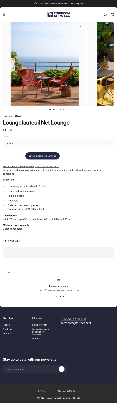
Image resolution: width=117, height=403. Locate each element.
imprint (35, 338)
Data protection (39, 325)
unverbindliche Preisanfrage (42, 156)
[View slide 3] (60, 296)
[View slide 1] (53, 296)
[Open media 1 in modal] (81, 27)
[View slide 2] (56, 296)
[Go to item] (50, 109)
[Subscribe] (61, 369)
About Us (7, 333)
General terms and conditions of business (41, 332)
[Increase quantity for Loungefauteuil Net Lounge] (19, 156)
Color (6, 136)
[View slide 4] (63, 296)
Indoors (6, 325)
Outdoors (7, 329)
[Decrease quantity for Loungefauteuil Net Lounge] (6, 156)
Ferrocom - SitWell (13, 116)
